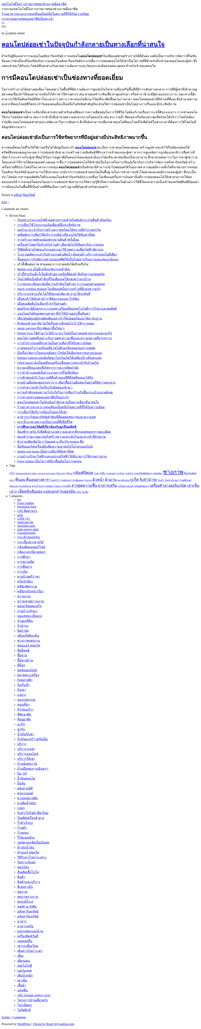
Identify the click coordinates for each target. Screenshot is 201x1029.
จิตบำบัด (23, 630)
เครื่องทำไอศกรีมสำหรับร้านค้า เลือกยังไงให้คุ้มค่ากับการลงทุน (60, 244)
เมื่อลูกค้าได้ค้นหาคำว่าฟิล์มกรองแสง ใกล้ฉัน (48, 298)
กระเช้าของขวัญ (28, 537)
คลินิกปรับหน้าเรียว (30, 591)
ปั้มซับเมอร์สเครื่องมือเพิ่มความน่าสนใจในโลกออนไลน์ (55, 446)
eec (19, 499)
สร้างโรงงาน (38, 486)
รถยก (21, 808)
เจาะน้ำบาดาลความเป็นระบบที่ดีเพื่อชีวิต (44, 422)
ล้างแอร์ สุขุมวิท (28, 852)
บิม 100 (22, 773)
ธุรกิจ (21, 724)
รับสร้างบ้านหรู (172, 480)
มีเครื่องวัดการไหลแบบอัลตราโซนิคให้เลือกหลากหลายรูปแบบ (59, 353)
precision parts (26, 525)
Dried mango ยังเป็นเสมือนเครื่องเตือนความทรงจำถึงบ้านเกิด (58, 362)
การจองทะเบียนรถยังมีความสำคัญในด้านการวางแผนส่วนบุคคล (61, 284)
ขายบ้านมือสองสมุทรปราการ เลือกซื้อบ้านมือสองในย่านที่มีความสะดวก (66, 382)
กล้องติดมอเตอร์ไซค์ (31, 547)
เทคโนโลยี (24, 965)
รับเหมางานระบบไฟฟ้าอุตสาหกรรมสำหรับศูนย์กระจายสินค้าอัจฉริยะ (64, 220)
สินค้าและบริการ (28, 882)
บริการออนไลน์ (27, 754)
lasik (20, 515)
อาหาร (22, 921)
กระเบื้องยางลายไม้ (30, 542)
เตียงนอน (23, 960)
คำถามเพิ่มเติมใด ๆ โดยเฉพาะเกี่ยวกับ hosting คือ (50, 441)
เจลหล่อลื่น (24, 941)
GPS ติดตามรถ (27, 511)
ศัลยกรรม (13, 486)
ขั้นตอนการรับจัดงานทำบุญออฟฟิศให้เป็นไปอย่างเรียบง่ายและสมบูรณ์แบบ (67, 259)
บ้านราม (88, 480)
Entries (6, 1017)
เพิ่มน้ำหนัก (25, 975)
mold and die (25, 522)
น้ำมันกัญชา (25, 734)
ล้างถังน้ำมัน (25, 847)
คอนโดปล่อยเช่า (86, 147)
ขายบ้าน (129, 473)
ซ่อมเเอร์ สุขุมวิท (28, 645)
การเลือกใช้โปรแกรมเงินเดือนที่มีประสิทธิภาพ (48, 225)
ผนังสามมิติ (25, 788)
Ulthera (69, 473)
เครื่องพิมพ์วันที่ (27, 936)
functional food (26, 506)
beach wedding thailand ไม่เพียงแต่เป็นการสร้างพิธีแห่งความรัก (59, 289)
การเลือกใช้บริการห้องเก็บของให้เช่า (42, 412)
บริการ (21, 744)
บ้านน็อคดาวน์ (27, 763)
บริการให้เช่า (26, 758)
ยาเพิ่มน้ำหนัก (26, 803)
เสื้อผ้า (21, 985)
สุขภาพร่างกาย (27, 896)
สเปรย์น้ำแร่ (25, 901)
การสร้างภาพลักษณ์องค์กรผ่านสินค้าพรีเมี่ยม (48, 239)
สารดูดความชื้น (84, 485)
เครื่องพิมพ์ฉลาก (141, 486)
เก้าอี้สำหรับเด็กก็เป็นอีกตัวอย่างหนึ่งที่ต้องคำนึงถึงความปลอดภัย (61, 274)
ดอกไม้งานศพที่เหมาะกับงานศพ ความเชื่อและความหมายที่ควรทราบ (64, 338)
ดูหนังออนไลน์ (27, 670)
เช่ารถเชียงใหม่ (27, 946)
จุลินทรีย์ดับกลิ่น (28, 635)
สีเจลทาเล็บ (25, 887)
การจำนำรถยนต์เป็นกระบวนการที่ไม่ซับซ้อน (47, 372)
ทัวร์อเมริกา (25, 709)
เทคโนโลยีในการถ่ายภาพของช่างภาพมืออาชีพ (34, 4)
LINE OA (23, 518)
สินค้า (21, 877)
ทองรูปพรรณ (26, 699)
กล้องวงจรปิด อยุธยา (31, 552)
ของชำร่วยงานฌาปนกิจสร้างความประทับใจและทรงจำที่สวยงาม (61, 436)
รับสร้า (161, 480)
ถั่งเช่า (21, 690)
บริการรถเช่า (26, 749)
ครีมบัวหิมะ (25, 581)
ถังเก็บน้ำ (23, 685)
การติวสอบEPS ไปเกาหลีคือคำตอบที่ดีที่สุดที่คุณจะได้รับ (55, 377)
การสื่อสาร (24, 566)
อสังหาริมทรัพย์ (27, 911)
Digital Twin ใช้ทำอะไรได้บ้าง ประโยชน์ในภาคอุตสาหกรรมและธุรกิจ (64, 333)
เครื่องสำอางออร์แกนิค (168, 485)
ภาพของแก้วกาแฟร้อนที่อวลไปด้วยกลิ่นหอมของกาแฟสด (56, 348)
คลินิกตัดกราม (27, 586)
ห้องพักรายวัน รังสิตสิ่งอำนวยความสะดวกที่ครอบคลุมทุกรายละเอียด (64, 431)
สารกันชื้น (66, 486)
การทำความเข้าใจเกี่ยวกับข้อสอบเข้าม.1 (45, 387)
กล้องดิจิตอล (83, 473)
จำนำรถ (22, 625)
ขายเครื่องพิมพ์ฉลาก (143, 473)
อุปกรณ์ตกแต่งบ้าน (30, 931)
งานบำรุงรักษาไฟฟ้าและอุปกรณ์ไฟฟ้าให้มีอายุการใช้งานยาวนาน (62, 456)
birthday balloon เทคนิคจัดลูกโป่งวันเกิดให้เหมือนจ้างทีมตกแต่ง (59, 358)
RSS (4, 202)
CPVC (12, 473)
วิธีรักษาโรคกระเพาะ (32, 857)
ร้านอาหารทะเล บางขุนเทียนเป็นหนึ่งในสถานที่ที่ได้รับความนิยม (45, 14)
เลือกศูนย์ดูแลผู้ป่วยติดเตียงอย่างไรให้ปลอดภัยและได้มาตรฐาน (59, 318)
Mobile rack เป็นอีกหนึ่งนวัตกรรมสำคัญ (43, 269)
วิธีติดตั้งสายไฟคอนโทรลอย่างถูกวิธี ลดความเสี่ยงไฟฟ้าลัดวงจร (60, 249)
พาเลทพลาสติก (27, 798)
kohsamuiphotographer (26, 473)
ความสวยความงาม (30, 601)
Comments (19, 1017)
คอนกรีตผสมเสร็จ (29, 606)
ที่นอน (20, 480)
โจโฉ (78, 492)
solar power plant (28, 529)
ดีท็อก (21, 665)
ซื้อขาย (22, 655)
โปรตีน (85, 492)
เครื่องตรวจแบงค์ (125, 486)
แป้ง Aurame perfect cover (33, 995)
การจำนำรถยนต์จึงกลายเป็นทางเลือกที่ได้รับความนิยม (54, 343)
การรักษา (120, 473)
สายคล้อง (48, 486)
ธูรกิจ (21, 729)
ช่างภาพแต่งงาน (28, 640)
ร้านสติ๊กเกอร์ (185, 480)
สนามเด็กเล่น (25, 486)
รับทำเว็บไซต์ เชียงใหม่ (32, 813)
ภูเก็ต (134, 480)
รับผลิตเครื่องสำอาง (30, 818)
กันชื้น (102, 473)
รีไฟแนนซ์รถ (26, 837)
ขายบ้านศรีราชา (28, 576)
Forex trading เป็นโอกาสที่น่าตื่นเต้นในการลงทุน (49, 461)
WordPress (24, 1024)
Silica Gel (60, 473)
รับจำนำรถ (148, 480)
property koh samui (47, 473)
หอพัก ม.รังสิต (27, 906)
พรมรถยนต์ (25, 793)
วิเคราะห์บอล (26, 862)
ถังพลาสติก (25, 680)
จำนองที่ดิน (25, 621)
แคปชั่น (22, 990)
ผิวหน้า (98, 480)
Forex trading (25, 503)
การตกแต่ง (111, 473)
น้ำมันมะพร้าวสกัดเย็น (32, 739)
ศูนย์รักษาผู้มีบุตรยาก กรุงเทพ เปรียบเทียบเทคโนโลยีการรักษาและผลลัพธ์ (67, 308)
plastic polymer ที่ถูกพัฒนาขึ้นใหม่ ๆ (41, 328)
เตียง (20, 955)
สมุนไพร (23, 867)
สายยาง (57, 486)
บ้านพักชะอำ (66, 480)
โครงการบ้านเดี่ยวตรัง (32, 1000)
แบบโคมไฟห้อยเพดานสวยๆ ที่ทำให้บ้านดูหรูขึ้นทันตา (53, 313)
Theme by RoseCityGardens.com (53, 1024)
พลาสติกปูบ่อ (123, 480)
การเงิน (22, 571)
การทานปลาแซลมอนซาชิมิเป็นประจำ (28, 18)
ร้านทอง (23, 832)
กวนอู (96, 473)
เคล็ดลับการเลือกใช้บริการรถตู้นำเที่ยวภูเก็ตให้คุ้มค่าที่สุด (56, 234)
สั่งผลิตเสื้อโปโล (28, 872)
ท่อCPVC (55, 480)
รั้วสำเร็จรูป (25, 823)
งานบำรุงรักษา (27, 611)
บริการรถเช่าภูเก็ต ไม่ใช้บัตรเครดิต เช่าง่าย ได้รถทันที (53, 294)
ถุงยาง (21, 694)
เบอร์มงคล (24, 970)
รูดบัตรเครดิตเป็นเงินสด (33, 842)
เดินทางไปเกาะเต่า (30, 951)
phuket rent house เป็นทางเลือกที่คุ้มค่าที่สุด (45, 451)
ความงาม (24, 596)
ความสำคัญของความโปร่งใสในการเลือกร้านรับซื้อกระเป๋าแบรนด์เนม (65, 392)
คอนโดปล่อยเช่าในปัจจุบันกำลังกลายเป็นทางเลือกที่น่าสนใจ (83, 44)
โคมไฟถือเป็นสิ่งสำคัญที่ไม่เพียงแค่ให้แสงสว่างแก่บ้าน (54, 279)
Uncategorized (26, 532)
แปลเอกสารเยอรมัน (59, 491)
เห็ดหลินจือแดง (30, 491)
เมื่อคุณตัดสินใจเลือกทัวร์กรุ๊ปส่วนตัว (42, 303)
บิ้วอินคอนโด (26, 778)
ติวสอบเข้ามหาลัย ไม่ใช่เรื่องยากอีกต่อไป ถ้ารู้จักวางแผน (55, 323)
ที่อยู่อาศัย (24, 719)
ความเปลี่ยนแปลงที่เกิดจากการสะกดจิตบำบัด (48, 367)
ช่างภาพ (173, 472)
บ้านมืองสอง (77, 480)
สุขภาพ (22, 891)
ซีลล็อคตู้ (23, 650)
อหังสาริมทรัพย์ (24, 195)
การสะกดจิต (25, 561)
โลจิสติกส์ (24, 1010)
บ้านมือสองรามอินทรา (32, 768)
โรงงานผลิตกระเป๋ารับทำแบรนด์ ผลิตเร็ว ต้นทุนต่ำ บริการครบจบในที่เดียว (67, 254)
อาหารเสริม (107, 485)
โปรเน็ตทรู (24, 1005)
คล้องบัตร (157, 473)
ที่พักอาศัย (24, 714)
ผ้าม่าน (111, 480)
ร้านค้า (22, 827)
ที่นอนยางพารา (38, 480)
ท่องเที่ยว (23, 704)
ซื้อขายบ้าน (25, 660)
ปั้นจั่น (21, 783)
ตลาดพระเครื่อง (28, 675)
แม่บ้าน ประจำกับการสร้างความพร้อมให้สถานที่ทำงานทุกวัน (59, 229)
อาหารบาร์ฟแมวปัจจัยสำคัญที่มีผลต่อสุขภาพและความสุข (56, 417)
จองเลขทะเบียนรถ (29, 616)
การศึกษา (24, 557)
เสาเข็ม (22, 980)
